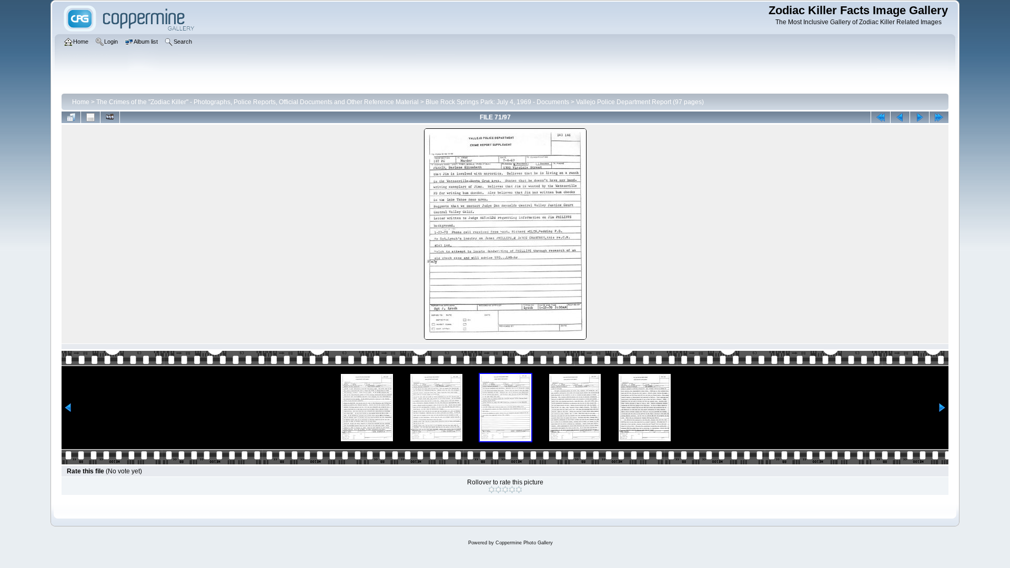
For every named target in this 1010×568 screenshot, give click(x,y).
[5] (519, 489)
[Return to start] (880, 117)
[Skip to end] (939, 117)
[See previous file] (900, 117)
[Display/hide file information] (90, 117)
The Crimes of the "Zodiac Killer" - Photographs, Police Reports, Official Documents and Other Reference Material (257, 102)
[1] (491, 489)
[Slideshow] (109, 117)
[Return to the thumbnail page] (71, 117)
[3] (505, 489)
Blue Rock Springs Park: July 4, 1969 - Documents (497, 102)
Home (80, 102)
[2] (498, 489)
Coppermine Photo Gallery (524, 542)
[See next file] (919, 117)
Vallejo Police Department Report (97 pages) (640, 102)
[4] (512, 489)
